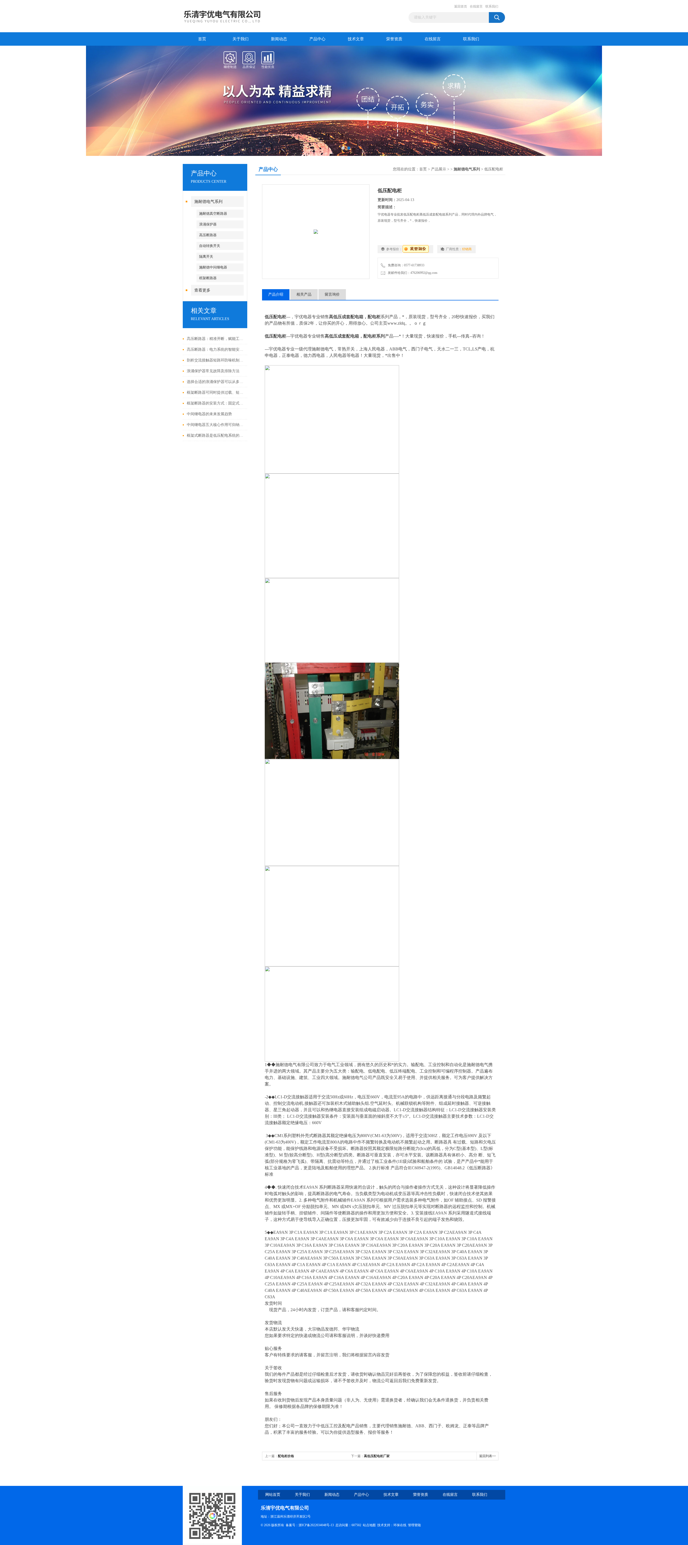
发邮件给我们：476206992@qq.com (411, 273)
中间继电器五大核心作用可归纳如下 (216, 425)
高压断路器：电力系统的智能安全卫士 (216, 349)
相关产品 (303, 294)
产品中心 (317, 39)
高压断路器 (208, 235)
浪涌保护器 (208, 224)
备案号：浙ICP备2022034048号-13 (310, 1525)
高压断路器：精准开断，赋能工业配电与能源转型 (216, 339)
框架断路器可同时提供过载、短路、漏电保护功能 (216, 392)
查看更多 (202, 290)
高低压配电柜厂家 (377, 1456)
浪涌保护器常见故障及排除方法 (213, 371)
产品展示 (438, 169)
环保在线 (399, 1525)
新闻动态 (279, 39)
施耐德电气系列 (208, 201)
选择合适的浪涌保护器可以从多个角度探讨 (216, 382)
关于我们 (240, 39)
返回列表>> (487, 1456)
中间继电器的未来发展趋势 (209, 414)
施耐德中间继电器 (213, 267)
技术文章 (356, 39)
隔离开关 (206, 256)
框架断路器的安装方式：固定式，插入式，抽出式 (216, 403)
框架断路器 (208, 278)
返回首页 (460, 6)
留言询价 (332, 294)
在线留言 (476, 6)
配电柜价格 (286, 1456)
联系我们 (491, 6)
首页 (202, 39)
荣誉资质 (394, 39)
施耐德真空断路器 (213, 214)
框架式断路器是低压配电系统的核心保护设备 (216, 435)
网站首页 (272, 1495)
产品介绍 (275, 294)
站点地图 (369, 1525)
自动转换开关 (209, 246)
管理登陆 (414, 1525)
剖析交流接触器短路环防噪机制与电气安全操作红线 (216, 360)
